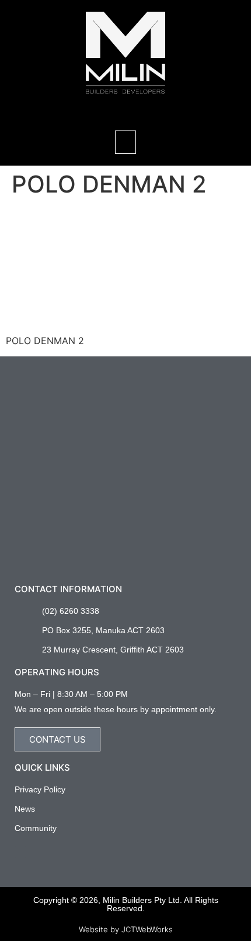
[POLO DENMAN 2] (93, 318)
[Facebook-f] (20, 852)
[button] (125, 109)
